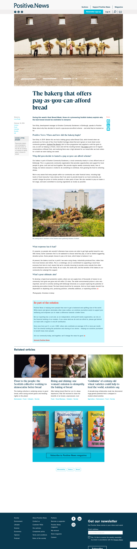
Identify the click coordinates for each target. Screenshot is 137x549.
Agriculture (91, 399)
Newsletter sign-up (93, 12)
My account (55, 530)
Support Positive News (101, 7)
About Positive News (40, 518)
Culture (16, 125)
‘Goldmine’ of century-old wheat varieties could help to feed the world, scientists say (103, 384)
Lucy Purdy (17, 119)
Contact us (36, 521)
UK (15, 133)
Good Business (60, 399)
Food (15, 127)
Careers (53, 537)
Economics (17, 531)
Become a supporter (58, 521)
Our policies (37, 528)
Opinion (17, 535)
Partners (54, 518)
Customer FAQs (38, 525)
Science (16, 528)
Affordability (61, 469)
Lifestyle (16, 129)
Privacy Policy (118, 540)
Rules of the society (39, 538)
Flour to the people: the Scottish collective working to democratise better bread (30, 384)
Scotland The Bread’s (54, 144)
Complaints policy (39, 531)
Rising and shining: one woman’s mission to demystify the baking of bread (67, 384)
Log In (107, 12)
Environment (17, 399)
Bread (78, 469)
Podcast (17, 538)
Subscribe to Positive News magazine (68, 455)
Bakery (70, 469)
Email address (93, 529)
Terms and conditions (40, 535)
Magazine (119, 7)
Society (16, 131)
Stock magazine (56, 534)
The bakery (85, 147)
